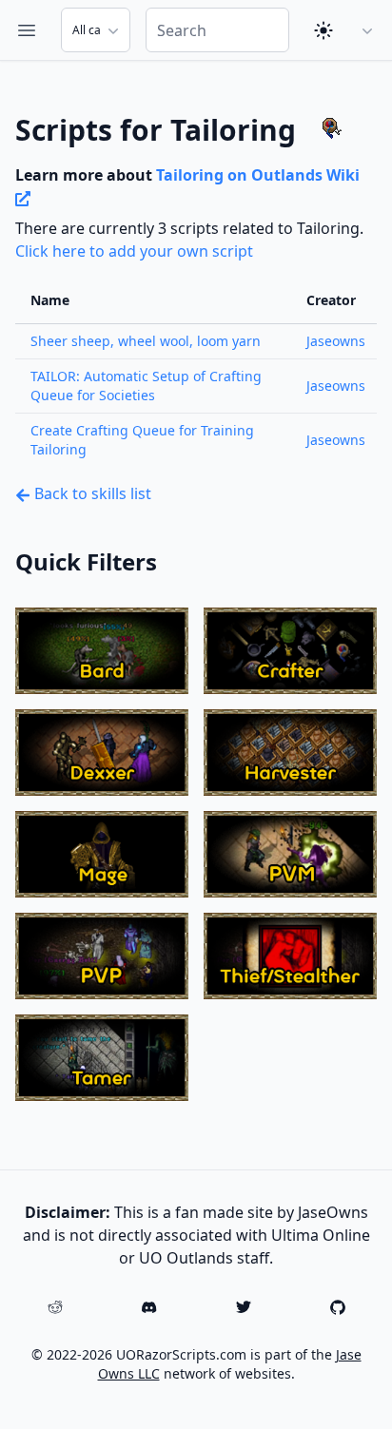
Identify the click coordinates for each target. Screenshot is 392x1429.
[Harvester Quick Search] (290, 752)
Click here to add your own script (134, 251)
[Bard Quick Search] (101, 651)
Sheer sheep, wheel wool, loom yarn (145, 341)
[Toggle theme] (323, 30)
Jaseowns (335, 341)
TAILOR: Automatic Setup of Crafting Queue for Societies (146, 385)
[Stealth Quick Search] (290, 956)
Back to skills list (90, 493)
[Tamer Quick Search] (101, 1057)
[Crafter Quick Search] (290, 651)
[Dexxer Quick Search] (101, 752)
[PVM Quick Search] (290, 854)
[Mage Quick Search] (101, 854)
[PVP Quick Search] (101, 956)
